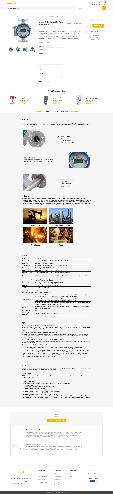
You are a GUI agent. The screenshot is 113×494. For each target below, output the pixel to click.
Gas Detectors (57, 476)
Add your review (77, 23)
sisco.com (15, 478)
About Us (40, 474)
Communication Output (45, 67)
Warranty (64, 111)
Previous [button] (6, 100)
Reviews (74, 111)
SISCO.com (59, 368)
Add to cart (98, 25)
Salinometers (57, 474)
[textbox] (89, 8)
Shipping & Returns (42, 476)
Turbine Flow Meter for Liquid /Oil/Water (27, 97)
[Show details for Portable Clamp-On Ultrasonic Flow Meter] (46, 100)
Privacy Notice (41, 479)
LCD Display (42, 53)
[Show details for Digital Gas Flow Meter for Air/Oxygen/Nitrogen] (79, 100)
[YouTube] (92, 473)
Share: (40, 81)
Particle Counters (58, 485)
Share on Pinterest (50, 81)
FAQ (71, 476)
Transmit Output (43, 60)
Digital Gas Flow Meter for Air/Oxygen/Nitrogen (92, 97)
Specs (48, 111)
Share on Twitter (44, 81)
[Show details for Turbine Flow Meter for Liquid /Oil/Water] (12, 100)
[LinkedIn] (95, 473)
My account (94, 4)
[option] (23, 100)
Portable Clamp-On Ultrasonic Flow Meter (62, 97)
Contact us (40, 485)
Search (104, 8)
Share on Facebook (47, 81)
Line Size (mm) (43, 46)
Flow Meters (57, 482)
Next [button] (106, 100)
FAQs (56, 111)
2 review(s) (69, 23)
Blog (71, 474)
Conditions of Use (42, 482)
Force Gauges (57, 479)
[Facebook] (89, 473)
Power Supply (42, 73)
